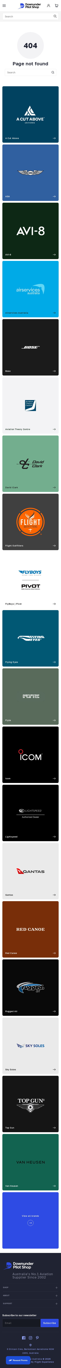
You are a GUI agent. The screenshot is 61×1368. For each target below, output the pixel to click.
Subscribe (49, 1323)
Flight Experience (44, 1362)
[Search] (55, 16)
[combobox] (30, 16)
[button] (4, 5)
